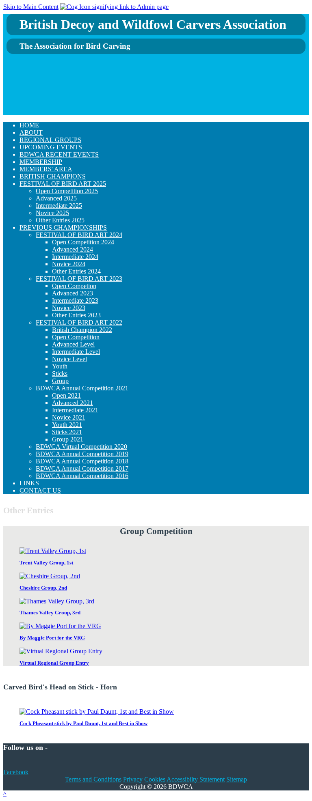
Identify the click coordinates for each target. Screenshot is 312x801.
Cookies (154, 779)
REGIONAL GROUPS (50, 139)
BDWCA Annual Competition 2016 (82, 475)
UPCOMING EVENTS (51, 147)
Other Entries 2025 (60, 220)
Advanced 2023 (72, 293)
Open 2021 (66, 395)
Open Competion (74, 285)
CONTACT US (40, 490)
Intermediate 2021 (75, 410)
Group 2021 (67, 439)
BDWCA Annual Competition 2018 (82, 461)
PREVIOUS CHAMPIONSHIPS (63, 227)
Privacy (133, 779)
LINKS (29, 483)
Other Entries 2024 (76, 271)
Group (60, 380)
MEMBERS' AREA (46, 169)
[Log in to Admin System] (114, 6)
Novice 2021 (68, 417)
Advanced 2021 (72, 402)
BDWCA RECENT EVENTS (59, 154)
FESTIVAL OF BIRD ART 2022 (79, 322)
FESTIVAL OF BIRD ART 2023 (79, 278)
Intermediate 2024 (75, 256)
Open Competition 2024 (83, 242)
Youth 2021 (67, 424)
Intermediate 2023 (75, 300)
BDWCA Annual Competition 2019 (82, 453)
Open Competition (76, 337)
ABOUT (31, 132)
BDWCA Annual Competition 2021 (82, 388)
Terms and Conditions (93, 779)
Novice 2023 (68, 307)
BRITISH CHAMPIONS (53, 176)
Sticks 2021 (67, 431)
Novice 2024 (68, 264)
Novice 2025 (52, 212)
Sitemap (236, 779)
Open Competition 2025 (67, 190)
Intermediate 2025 (59, 205)
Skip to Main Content (30, 6)
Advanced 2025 (56, 198)
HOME (29, 125)
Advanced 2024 (72, 249)
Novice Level (69, 358)
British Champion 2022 (82, 329)
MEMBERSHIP (41, 161)
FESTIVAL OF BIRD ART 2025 (63, 183)
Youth (59, 366)
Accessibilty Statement (196, 779)
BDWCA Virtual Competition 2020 (81, 446)
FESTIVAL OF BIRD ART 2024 (79, 234)
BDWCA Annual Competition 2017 (82, 468)
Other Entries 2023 (76, 315)
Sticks (59, 373)
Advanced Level (73, 344)
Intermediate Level (76, 351)
